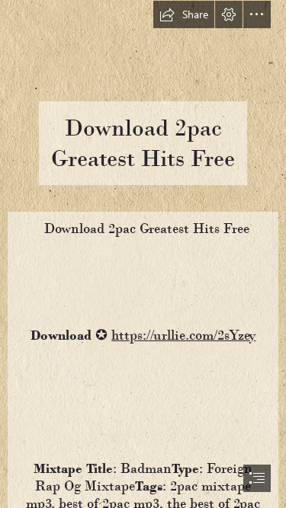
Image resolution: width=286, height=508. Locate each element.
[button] (183, 14)
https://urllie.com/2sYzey (183, 334)
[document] (143, 254)
